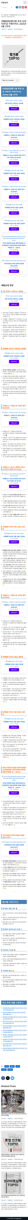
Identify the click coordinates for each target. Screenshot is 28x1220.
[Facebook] (17, 7)
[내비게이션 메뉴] (25, 2)
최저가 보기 (14, 108)
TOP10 (17, 1066)
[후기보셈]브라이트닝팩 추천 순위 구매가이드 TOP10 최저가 (13, 1196)
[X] (20, 7)
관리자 (4, 29)
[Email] (12, 1078)
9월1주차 (12, 1066)
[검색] (11, 7)
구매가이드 (4, 1069)
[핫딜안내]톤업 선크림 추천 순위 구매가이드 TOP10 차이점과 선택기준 (12, 1155)
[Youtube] (23, 7)
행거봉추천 (10, 1069)
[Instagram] (26, 7)
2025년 (6, 1066)
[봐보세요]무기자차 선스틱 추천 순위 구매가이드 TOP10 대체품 (14, 1114)
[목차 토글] (16, 80)
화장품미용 (5, 15)
